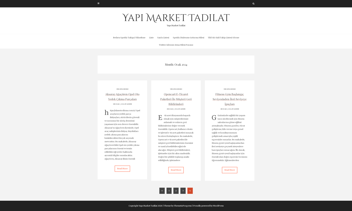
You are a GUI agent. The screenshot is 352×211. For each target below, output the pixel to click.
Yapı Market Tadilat (176, 19)
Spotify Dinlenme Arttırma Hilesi (188, 37)
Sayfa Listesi (163, 37)
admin (129, 104)
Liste (151, 37)
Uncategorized (122, 89)
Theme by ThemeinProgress (178, 206)
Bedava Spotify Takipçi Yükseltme (129, 37)
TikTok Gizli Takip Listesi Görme (223, 37)
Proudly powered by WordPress (208, 206)
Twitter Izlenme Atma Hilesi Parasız (176, 45)
